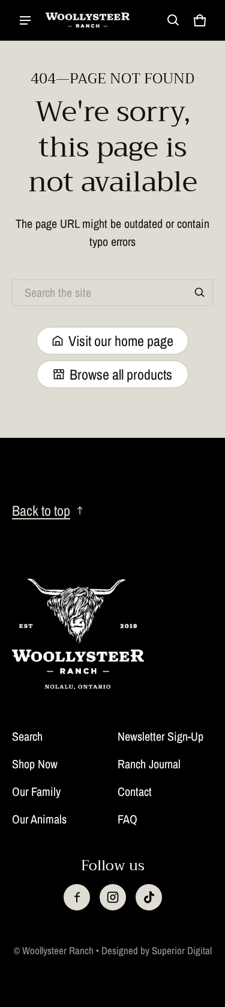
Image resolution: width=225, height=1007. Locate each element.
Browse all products (121, 374)
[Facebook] (77, 897)
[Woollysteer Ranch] (88, 20)
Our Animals (39, 819)
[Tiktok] (149, 897)
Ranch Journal (149, 764)
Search (27, 736)
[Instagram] (113, 897)
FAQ (127, 819)
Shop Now (35, 764)
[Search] (200, 292)
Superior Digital (182, 950)
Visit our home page (120, 340)
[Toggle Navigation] (25, 20)
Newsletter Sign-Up (160, 736)
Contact (135, 791)
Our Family (36, 791)
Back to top (41, 510)
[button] (173, 20)
